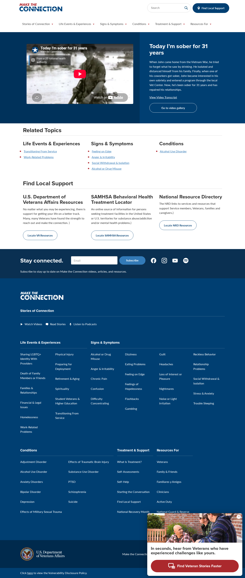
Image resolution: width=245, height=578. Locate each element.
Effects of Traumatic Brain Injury (88, 462)
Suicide (72, 502)
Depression (27, 502)
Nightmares (166, 389)
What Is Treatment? (129, 462)
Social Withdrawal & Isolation (110, 163)
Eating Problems (135, 364)
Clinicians (163, 492)
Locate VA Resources (40, 235)
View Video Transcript (163, 97)
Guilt (162, 354)
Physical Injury (64, 354)
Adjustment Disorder (33, 462)
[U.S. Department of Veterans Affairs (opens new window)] (42, 554)
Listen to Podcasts (85, 324)
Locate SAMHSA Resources (112, 235)
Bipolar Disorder (30, 492)
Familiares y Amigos (169, 482)
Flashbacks (132, 399)
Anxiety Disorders (31, 482)
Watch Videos (33, 324)
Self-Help (123, 482)
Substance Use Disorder (83, 472)
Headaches (166, 364)
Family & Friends (167, 472)
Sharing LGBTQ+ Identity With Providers (30, 358)
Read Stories (58, 324)
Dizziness (131, 354)
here (30, 573)
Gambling (131, 409)
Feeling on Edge (101, 151)
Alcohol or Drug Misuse (106, 168)
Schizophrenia (77, 492)
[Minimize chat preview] (239, 517)
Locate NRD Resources (178, 225)
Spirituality (62, 389)
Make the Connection (136, 554)
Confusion (97, 389)
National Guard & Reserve (173, 512)
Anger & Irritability (103, 157)
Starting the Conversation (133, 492)
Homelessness (29, 417)
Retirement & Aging (67, 379)
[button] (37, 24)
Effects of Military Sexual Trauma (41, 512)
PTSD (72, 482)
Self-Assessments (128, 472)
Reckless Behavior (204, 354)
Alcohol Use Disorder (173, 151)
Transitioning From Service (40, 151)
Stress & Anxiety (203, 393)
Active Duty (164, 502)
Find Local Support (213, 8)
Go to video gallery (173, 108)
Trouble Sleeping (203, 403)
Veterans (162, 462)
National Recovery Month (133, 512)
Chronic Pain (99, 379)
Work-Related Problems (39, 157)
